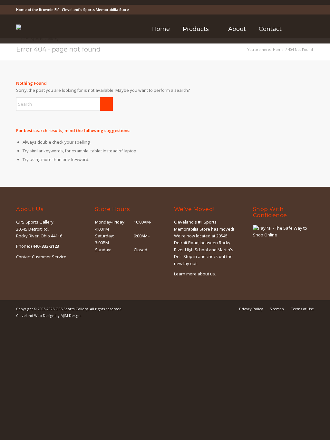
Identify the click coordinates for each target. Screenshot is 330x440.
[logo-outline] (37, 38)
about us (206, 274)
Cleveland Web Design (35, 315)
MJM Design (71, 315)
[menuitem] (161, 29)
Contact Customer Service (41, 257)
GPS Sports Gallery (71, 308)
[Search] (296, 29)
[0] (312, 29)
